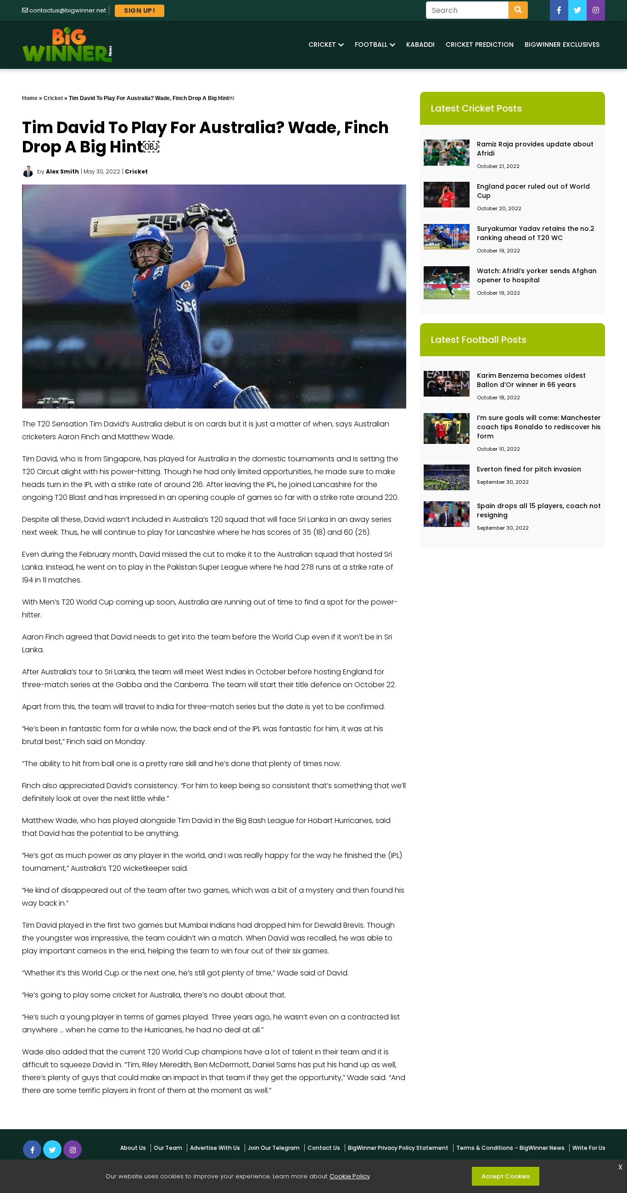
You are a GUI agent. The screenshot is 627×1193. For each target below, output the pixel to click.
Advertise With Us (215, 1148)
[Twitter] (577, 10)
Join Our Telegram (274, 1148)
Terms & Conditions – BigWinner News (510, 1148)
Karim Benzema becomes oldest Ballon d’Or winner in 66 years (531, 380)
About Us (133, 1148)
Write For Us (588, 1148)
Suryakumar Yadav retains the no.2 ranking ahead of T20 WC (535, 233)
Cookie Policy (350, 1176)
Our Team (168, 1148)
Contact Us (324, 1148)
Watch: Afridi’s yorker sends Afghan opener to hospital (537, 275)
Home (30, 98)
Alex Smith (62, 171)
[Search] (518, 10)
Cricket (53, 98)
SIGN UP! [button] (139, 10)
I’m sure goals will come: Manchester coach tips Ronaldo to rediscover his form (539, 427)
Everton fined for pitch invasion (529, 469)
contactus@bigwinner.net (67, 10)
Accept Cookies (505, 1176)
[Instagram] (72, 1149)
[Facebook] (559, 10)
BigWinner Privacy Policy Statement (398, 1148)
